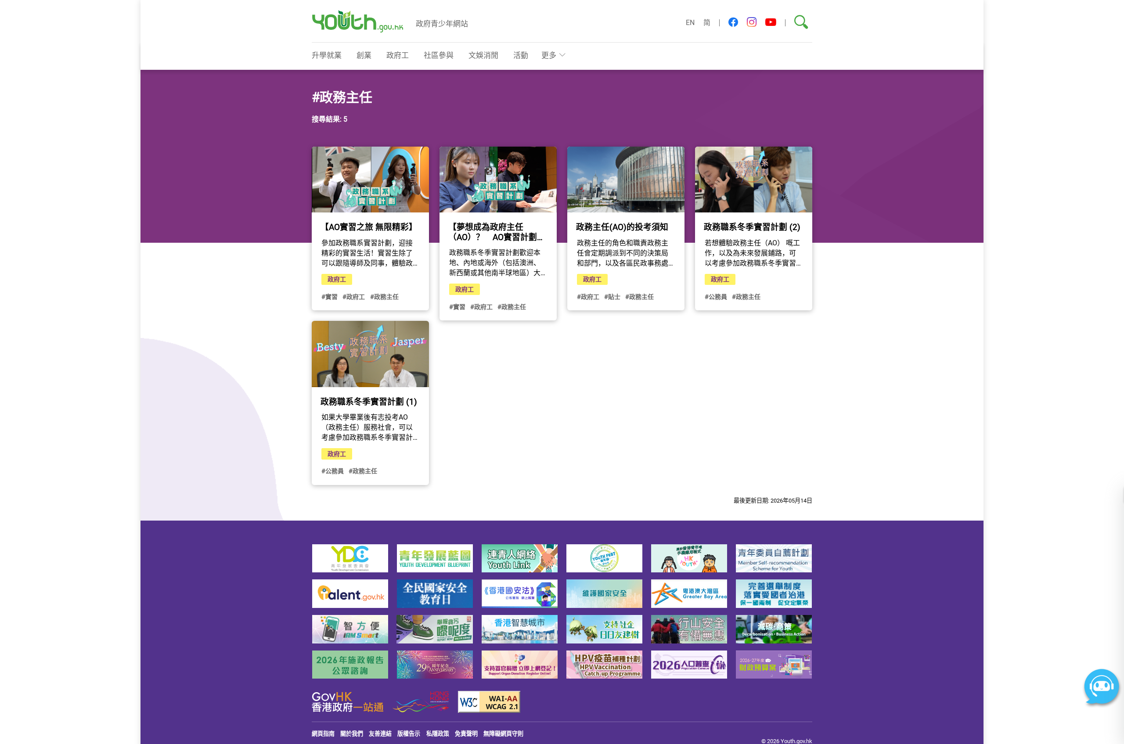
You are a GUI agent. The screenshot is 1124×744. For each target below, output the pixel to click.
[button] (733, 22)
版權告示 (408, 733)
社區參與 (439, 55)
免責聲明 (466, 733)
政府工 (397, 55)
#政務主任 (384, 296)
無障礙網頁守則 (503, 733)
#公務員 (716, 296)
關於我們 (351, 733)
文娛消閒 (483, 55)
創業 (364, 55)
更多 (548, 55)
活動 (520, 55)
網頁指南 (323, 733)
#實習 (329, 296)
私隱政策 (437, 733)
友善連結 (380, 733)
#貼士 (612, 296)
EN (690, 22)
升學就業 (327, 55)
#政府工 (353, 296)
